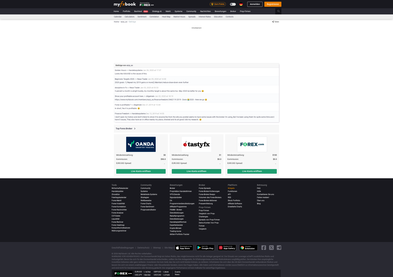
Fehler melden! (263, 197)
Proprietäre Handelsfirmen (181, 191)
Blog (259, 203)
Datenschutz (143, 247)
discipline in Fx (121, 88)
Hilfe (259, 191)
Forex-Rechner (117, 222)
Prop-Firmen (245, 11)
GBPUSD (157, 272)
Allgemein (150, 96)
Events (177, 272)
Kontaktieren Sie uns (265, 194)
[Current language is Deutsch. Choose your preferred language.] (241, 4)
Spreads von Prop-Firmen (209, 219)
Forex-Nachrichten (119, 210)
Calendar (118, 17)
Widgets (231, 188)
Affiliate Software (235, 203)
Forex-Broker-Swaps (207, 194)
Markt (168, 11)
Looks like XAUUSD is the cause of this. (131, 74)
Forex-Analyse (117, 213)
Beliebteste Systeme (149, 194)
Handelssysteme (135, 70)
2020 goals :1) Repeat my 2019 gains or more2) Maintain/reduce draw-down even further (152, 82)
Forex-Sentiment (147, 206)
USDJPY (138, 275)
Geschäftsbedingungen (123, 247)
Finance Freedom (122, 114)
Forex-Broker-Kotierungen (209, 191)
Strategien (145, 197)
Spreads (192, 17)
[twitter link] (271, 247)
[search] (280, 11)
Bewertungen (220, 11)
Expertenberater (176, 225)
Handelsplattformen (178, 222)
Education (218, 17)
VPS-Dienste (175, 194)
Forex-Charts (146, 203)
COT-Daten (116, 216)
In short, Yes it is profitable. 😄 (127, 108)
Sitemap (157, 247)
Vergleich (202, 229)
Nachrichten (205, 11)
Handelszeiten (117, 191)
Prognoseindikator (148, 210)
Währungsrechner (119, 231)
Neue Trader (142, 79)
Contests (229, 17)
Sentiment (142, 17)
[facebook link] (263, 247)
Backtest (140, 11)
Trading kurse (175, 231)
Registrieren (273, 4)
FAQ (258, 188)
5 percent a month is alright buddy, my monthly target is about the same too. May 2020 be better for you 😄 (159, 91)
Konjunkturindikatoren (121, 228)
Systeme (178, 11)
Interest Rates (205, 17)
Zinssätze (116, 194)
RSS (229, 197)
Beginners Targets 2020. (125, 79)
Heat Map (166, 17)
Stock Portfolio (234, 200)
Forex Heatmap (118, 225)
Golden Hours (120, 70)
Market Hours (179, 17)
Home (116, 11)
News (177, 274)
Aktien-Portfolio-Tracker (179, 234)
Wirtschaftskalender (120, 188)
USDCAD (157, 275)
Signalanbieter (176, 197)
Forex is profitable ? (123, 105)
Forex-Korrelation (119, 206)
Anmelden (255, 4)
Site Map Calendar (173, 247)
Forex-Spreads (205, 188)
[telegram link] (279, 247)
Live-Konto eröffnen (141, 171)
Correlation (154, 17)
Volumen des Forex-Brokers (210, 197)
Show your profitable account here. (129, 96)
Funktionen (232, 191)
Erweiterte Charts (235, 206)
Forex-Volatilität (118, 203)
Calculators (129, 17)
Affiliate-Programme (178, 206)
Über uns (260, 200)
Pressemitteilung (206, 203)
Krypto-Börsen (175, 228)
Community (191, 11)
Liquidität (115, 219)
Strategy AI (157, 11)
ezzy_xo (129, 65)
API (229, 194)
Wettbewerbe (146, 200)
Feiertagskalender (119, 197)
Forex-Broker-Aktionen (208, 200)
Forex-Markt (116, 200)
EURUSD (138, 272)
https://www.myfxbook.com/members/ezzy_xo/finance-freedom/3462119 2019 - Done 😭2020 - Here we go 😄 (161, 100)
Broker (233, 11)
